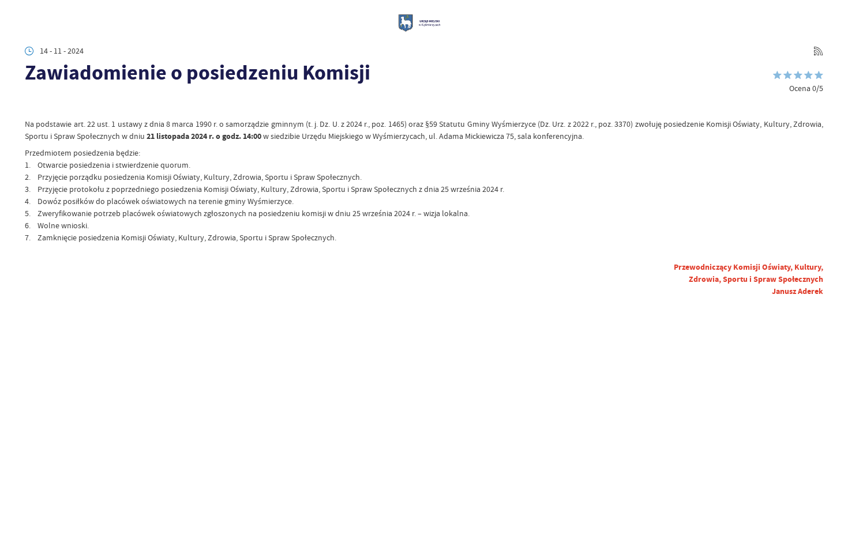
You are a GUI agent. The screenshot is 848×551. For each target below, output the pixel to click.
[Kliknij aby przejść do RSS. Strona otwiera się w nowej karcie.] (818, 51)
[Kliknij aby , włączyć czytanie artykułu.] (32, 103)
